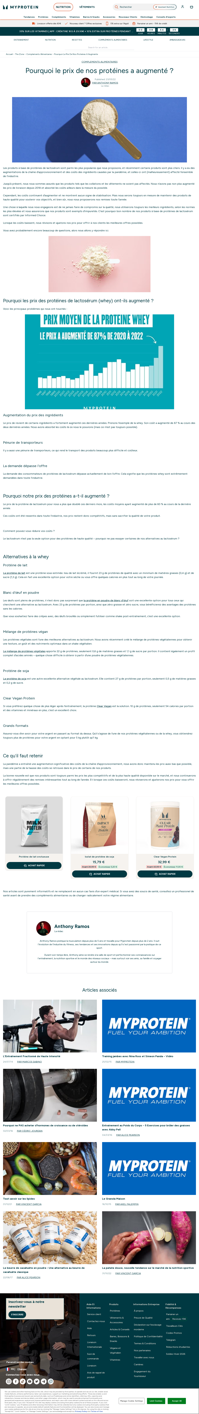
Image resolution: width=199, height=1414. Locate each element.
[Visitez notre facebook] (16, 1381)
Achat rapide (36, 865)
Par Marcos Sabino (29, 1061)
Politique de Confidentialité (148, 1336)
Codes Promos (174, 1333)
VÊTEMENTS (87, 7)
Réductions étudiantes (178, 1347)
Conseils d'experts (166, 17)
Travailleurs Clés (174, 1326)
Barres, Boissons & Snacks (119, 1338)
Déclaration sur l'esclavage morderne (147, 1327)
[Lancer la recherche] (117, 7)
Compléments (59, 17)
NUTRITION (63, 7)
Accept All (177, 1401)
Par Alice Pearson (128, 1135)
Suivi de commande (93, 1356)
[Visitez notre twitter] (37, 1381)
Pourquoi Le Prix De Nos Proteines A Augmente (76, 54)
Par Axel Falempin (127, 1204)
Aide (89, 1328)
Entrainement (21, 40)
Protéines (43, 17)
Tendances (29, 17)
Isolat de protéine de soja (99, 856)
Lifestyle (148, 40)
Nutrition (50, 40)
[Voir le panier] (191, 7)
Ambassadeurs (177, 40)
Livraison (91, 1365)
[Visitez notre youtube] (30, 1381)
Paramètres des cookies (20, 1362)
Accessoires (109, 17)
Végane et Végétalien (115, 1350)
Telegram (171, 1340)
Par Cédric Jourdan (30, 1131)
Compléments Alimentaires (112, 40)
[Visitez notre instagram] (9, 1381)
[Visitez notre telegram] (44, 1381)
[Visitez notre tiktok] (23, 1381)
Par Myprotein (125, 1061)
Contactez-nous (96, 1321)
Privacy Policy (81, 1411)
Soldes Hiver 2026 (175, 1354)
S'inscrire (17, 1314)
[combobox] (145, 7)
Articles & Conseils (120, 1329)
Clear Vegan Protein (165, 856)
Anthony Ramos (71, 926)
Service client (94, 1314)
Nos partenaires (142, 1350)
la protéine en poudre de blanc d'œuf (106, 600)
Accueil (9, 54)
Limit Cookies (156, 1401)
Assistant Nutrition (166, 7)
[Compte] (182, 7)
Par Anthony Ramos (105, 83)
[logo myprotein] (20, 7)
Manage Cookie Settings (131, 1401)
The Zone (19, 54)
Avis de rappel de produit (96, 1375)
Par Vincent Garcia (29, 1204)
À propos (138, 1310)
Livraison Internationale (94, 1344)
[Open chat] (51, 1381)
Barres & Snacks (91, 17)
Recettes (77, 40)
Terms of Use (97, 1411)
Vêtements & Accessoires (117, 1320)
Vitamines (74, 17)
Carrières (138, 1364)
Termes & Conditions (145, 1343)
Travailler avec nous (144, 1357)
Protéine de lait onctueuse (34, 856)
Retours (91, 1335)
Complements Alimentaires (39, 54)
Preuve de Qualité (143, 1318)
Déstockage (147, 17)
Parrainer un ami (176, 1316)
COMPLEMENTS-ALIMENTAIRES (100, 62)
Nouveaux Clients (128, 17)
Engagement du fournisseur (142, 1373)
